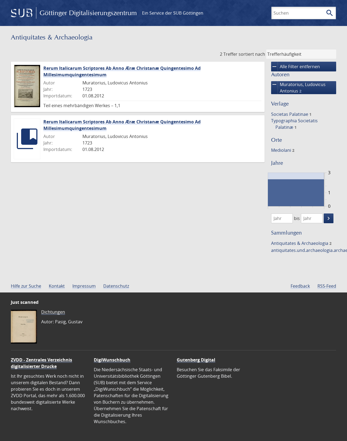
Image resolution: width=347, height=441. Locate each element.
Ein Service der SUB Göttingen (172, 13)
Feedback (300, 286)
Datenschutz (116, 286)
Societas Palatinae (291, 114)
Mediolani (282, 150)
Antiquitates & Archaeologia (301, 243)
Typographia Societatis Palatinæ (294, 124)
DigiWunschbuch (112, 360)
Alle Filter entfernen (295, 66)
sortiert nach (252, 54)
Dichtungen (53, 312)
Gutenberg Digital (196, 360)
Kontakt (57, 286)
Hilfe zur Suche (26, 286)
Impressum (84, 286)
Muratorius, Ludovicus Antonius (298, 87)
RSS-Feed (326, 286)
